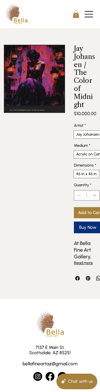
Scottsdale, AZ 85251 (50, 352)
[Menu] (89, 14)
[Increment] (95, 195)
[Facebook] (50, 376)
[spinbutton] (87, 195)
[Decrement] (78, 195)
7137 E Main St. (50, 347)
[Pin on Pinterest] (88, 278)
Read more (83, 262)
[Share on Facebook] (77, 278)
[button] (76, 14)
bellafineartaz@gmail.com (50, 363)
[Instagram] (37, 376)
